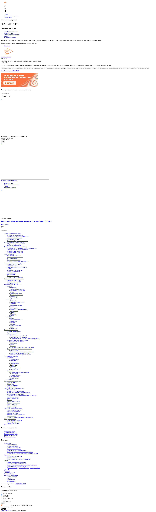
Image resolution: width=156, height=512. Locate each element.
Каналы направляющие (16, 295)
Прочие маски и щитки (13, 271)
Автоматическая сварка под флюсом (14, 242)
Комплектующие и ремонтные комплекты (22, 347)
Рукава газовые (11, 416)
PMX (11, 327)
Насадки (12, 324)
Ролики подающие (12, 404)
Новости (6, 469)
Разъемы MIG (14, 296)
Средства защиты (12, 382)
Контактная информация (11, 475)
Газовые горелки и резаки (11, 15)
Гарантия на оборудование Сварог (16, 450)
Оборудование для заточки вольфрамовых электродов (22, 395)
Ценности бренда (12, 444)
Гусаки (12, 292)
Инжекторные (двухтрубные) (18, 335)
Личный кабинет (8, 473)
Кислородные (14, 362)
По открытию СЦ (12, 457)
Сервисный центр (8, 498)
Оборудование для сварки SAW (16, 244)
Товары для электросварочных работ (14, 388)
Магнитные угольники (13, 401)
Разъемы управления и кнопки (18, 309)
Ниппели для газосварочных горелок (20, 354)
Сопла (12, 318)
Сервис (6, 36)
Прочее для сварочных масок (15, 277)
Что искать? (4, 491)
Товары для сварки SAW (14, 245)
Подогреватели (14, 378)
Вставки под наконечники (17, 290)
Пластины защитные (13, 276)
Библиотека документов (10, 435)
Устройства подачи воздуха (14, 270)
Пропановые (13, 360)
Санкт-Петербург (12, 476)
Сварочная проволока (13, 423)
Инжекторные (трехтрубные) (18, 337)
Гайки (12, 344)
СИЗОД (9, 268)
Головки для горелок (16, 305)
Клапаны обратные (12, 413)
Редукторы (10, 357)
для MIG (9, 286)
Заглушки (13, 303)
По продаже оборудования (14, 456)
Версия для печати (6, 57)
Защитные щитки (12, 265)
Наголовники (11, 274)
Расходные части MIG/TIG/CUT (13, 284)
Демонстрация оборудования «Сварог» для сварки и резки (23, 468)
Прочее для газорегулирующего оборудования (20, 417)
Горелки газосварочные (13, 333)
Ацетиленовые (14, 363)
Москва (9, 478)
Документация (7, 501)
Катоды (12, 322)
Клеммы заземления (12, 397)
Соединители (14, 311)
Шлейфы (12, 312)
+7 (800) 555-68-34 (21, 484)
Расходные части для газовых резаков (17, 340)
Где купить (7, 46)
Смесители (10, 379)
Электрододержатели (13, 398)
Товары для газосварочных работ (13, 408)
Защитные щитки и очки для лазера (17, 267)
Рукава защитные (12, 405)
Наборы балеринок (15, 325)
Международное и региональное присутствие (20, 452)
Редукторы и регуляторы (11, 356)
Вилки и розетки (11, 407)
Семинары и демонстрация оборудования (18, 459)
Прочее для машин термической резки (17, 261)
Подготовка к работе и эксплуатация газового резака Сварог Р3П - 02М (26, 221)
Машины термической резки (15, 257)
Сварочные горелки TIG (14, 281)
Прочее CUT (13, 328)
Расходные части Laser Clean (15, 252)
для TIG (9, 299)
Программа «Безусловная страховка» (17, 241)
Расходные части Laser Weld (15, 251)
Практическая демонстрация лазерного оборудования (22, 465)
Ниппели (13, 346)
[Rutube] (4, 509)
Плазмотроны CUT (12, 283)
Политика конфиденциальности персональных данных (22, 453)
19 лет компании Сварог (14, 449)
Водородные (13, 365)
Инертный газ (14, 369)
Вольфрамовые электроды (14, 420)
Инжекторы (13, 343)
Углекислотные (14, 359)
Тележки (9, 400)
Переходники (14, 308)
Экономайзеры (14, 376)
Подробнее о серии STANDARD (10, 70)
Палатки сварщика (12, 385)
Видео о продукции (9, 431)
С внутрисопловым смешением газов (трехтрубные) (24, 338)
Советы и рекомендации (10, 434)
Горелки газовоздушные (14, 331)
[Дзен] (2, 509)
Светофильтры (11, 273)
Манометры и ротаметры (14, 410)
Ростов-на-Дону (11, 481)
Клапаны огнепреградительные (16, 414)
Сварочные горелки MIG (14, 280)
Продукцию (6, 495)
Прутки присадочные (13, 422)
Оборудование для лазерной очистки (17, 249)
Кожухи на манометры (13, 411)
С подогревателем (15, 375)
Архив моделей (8, 424)
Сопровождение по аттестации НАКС (17, 466)
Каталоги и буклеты (9, 437)
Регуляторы (10, 370)
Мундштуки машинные (13, 260)
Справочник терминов (10, 432)
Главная (6, 14)
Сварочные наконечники (17, 289)
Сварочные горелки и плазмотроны (14, 279)
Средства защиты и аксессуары (12, 381)
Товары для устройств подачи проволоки (18, 392)
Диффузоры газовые (16, 293)
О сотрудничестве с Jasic (14, 447)
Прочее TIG (13, 315)
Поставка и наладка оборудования (16, 463)
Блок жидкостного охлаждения (15, 394)
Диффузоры (13, 321)
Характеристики (8, 33)
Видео (4, 500)
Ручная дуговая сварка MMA (15, 235)
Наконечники (14, 350)
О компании (7, 443)
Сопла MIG (13, 287)
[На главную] (10, 3)
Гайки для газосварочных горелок (19, 353)
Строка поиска (5, 490)
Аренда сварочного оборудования (16, 462)
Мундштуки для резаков (17, 341)
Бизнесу (6, 460)
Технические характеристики (9, 180)
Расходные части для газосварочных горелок (19, 349)
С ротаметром (14, 373)
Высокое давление (15, 368)
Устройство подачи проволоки (15, 391)
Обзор (11, 31)
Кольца (12, 306)
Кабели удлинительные (13, 403)
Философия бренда (12, 446)
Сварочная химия (12, 387)
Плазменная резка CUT (13, 239)
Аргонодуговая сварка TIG (14, 238)
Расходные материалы (10, 37)
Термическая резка (9, 254)
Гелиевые (13, 366)
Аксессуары (10, 384)
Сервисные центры (9, 472)
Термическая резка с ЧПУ (14, 255)
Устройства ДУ (11, 389)
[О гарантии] (9, 54)
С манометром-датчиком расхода (19, 372)
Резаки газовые (8, 17)
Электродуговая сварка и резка (12, 233)
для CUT (9, 316)
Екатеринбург (11, 479)
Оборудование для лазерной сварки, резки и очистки (22, 248)
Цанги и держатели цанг (17, 302)
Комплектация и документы (12, 34)
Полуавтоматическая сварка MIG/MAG (18, 236)
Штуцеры (13, 314)
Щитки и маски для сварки (14, 264)
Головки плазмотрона (16, 319)
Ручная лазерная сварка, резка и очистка (15, 246)
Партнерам (7, 455)
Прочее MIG (13, 298)
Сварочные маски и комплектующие (14, 262)
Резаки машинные (12, 258)
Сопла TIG (13, 300)
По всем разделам (8, 493)
